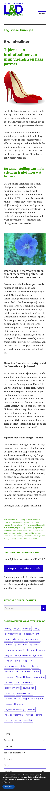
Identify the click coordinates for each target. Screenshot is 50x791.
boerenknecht (31, 634)
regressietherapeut (33, 698)
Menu (42, 14)
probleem (27, 682)
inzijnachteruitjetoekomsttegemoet (23, 655)
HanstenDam (9, 525)
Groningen (35, 522)
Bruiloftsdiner (16, 41)
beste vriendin (34, 520)
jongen (8, 661)
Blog (23, 520)
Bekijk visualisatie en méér (23, 568)
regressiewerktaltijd (15, 709)
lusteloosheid (23, 671)
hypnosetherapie (36, 650)
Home (7, 734)
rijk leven (36, 530)
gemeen (26, 522)
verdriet (27, 536)
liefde (35, 666)
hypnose (34, 644)
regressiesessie (12, 698)
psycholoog (28, 688)
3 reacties (33, 538)
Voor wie (8, 746)
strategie (7, 533)
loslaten (9, 671)
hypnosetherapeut (14, 650)
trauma (8, 720)
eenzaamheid (33, 639)
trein (38, 533)
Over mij (8, 759)
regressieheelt (10, 530)
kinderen (27, 661)
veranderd (8, 536)
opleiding (30, 528)
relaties (29, 715)
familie (8, 644)
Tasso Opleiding (29, 533)
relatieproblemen (14, 715)
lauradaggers (11, 666)
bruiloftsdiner (16, 522)
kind (17, 661)
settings (5, 782)
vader (18, 720)
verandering (18, 536)
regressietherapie (24, 530)
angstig (27, 628)
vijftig (14, 538)
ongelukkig (20, 528)
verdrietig (36, 536)
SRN (42, 530)
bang (36, 628)
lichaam (25, 666)
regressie (38, 528)
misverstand (9, 528)
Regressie (9, 740)
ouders (8, 682)
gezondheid (21, 644)
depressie (18, 639)
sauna (39, 715)
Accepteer (8, 787)
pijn (17, 682)
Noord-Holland (23, 677)
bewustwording (13, 634)
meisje (36, 671)
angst (17, 628)
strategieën (16, 533)
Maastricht (40, 525)
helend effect (21, 525)
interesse (31, 525)
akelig (8, 628)
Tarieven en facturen (14, 753)
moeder (9, 677)
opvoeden (39, 677)
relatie (31, 709)
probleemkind (12, 688)
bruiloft (7, 522)
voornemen (22, 538)
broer (7, 639)
